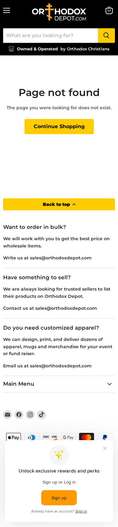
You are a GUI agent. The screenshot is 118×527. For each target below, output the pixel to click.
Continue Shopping (59, 126)
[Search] (106, 35)
